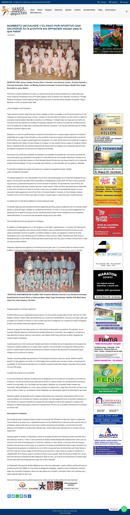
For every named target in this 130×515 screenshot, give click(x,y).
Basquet (48, 10)
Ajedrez (68, 10)
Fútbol (39, 10)
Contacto (125, 2)
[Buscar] (126, 11)
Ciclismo (77, 10)
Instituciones (110, 10)
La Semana (103, 2)
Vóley (100, 10)
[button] (124, 509)
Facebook (114, 2)
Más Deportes (35, 12)
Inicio (32, 10)
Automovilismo (89, 10)
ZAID (69, 513)
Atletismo (58, 10)
